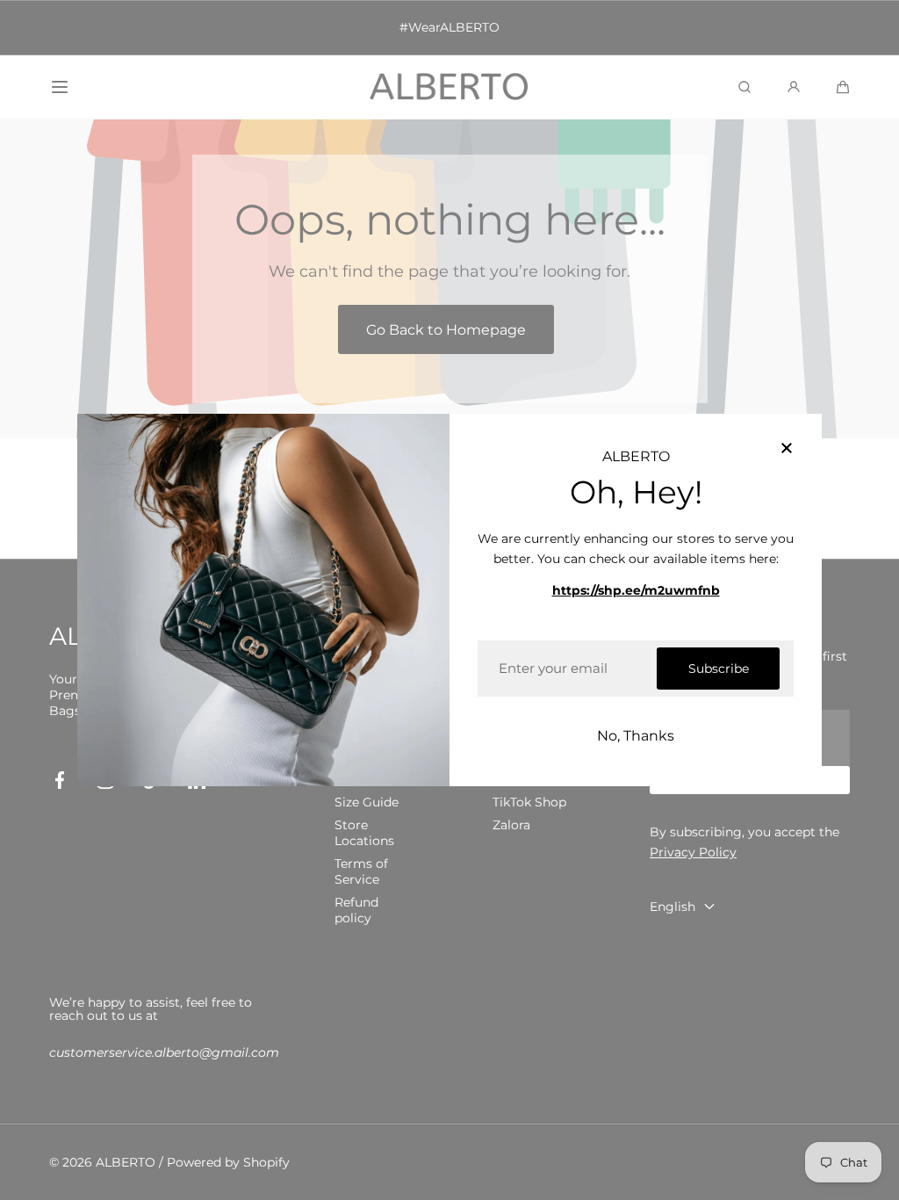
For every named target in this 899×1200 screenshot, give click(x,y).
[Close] (787, 449)
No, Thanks (635, 735)
